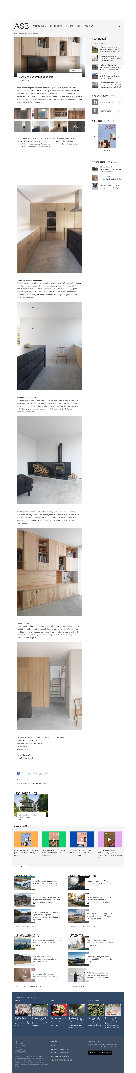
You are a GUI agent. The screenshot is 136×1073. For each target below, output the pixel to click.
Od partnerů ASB (102, 162)
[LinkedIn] (29, 773)
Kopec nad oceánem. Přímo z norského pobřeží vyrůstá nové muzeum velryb (99, 883)
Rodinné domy (24, 780)
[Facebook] (18, 773)
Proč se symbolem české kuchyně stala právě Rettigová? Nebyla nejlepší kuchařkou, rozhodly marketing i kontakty (112, 1022)
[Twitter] (23, 773)
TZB (78, 26)
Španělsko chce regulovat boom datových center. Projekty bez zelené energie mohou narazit (46, 883)
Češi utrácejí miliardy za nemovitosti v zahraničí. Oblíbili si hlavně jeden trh (100, 942)
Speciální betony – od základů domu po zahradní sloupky (110, 187)
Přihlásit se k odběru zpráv (100, 1053)
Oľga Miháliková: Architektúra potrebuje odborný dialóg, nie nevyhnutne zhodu (23, 1022)
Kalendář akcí (100, 95)
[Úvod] (21, 26)
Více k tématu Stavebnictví (26, 986)
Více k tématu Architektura (80, 927)
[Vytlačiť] (46, 773)
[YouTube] (35, 773)
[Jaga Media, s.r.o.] (20, 1046)
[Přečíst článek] (26, 839)
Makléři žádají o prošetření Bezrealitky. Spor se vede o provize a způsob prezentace (98, 975)
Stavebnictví (56, 26)
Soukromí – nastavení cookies (61, 1060)
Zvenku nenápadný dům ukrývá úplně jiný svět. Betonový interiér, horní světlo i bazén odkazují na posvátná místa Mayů (76, 1022)
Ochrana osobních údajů (60, 1056)
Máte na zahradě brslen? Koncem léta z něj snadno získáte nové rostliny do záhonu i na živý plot (95, 1022)
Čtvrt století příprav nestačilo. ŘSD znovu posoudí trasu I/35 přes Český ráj (47, 942)
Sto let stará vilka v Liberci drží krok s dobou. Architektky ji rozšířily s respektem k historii (99, 899)
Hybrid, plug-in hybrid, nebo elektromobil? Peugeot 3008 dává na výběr (100, 959)
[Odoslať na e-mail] (40, 773)
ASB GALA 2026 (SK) (107, 102)
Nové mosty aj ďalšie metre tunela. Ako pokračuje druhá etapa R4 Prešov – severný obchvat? (40, 1022)
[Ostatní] (96, 26)
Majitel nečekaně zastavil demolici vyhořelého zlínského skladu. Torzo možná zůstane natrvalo (47, 899)
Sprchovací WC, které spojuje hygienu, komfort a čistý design (111, 178)
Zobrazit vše (21, 867)
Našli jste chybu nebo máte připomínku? (33, 783)
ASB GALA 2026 (105, 111)
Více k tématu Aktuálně (25, 927)
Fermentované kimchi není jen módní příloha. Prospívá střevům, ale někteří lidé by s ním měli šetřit (59, 1022)
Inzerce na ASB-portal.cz (60, 1049)
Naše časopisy (100, 121)
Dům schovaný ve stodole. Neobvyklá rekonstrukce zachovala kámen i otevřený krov (109, 49)
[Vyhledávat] (119, 26)
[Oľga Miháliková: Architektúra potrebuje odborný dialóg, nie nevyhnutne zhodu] (23, 1010)
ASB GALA (89, 26)
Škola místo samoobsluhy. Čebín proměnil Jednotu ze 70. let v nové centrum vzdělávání (100, 915)
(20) (77, 70)
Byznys (69, 26)
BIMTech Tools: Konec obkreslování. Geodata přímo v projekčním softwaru (45, 959)
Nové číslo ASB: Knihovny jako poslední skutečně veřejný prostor (26, 852)
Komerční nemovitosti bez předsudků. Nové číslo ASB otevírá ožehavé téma (80, 852)
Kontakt (54, 1045)
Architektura (39, 26)
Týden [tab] (96, 43)
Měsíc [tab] (103, 43)
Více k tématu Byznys (78, 986)
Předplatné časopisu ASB (60, 1053)
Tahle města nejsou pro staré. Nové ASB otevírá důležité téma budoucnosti (54, 852)
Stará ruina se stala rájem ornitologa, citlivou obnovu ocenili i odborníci (109, 76)
